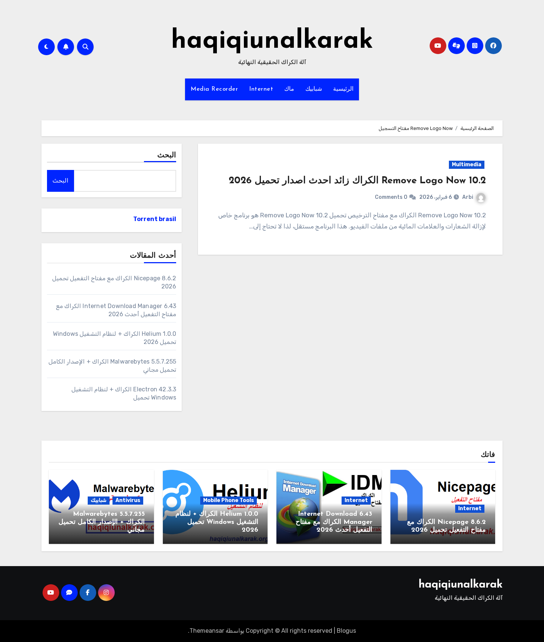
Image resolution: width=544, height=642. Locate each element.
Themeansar (206, 630)
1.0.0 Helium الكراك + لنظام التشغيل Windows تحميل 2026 (216, 522)
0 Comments (391, 197)
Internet (261, 89)
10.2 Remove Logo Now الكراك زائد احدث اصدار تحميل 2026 (357, 181)
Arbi (467, 197)
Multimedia (466, 164)
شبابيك (313, 89)
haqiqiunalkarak (272, 41)
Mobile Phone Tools (228, 500)
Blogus (346, 630)
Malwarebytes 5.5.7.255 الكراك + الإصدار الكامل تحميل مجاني (101, 522)
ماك (289, 89)
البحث (166, 155)
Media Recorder (214, 89)
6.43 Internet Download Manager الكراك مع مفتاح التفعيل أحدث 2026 (334, 522)
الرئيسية (343, 89)
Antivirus (127, 500)
